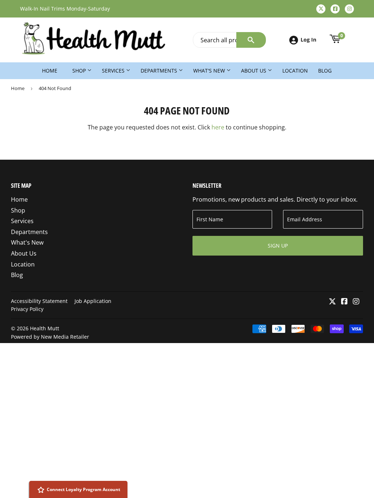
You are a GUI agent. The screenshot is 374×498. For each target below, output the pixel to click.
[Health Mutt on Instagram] (356, 302)
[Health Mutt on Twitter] (332, 302)
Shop (79, 70)
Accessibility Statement (39, 300)
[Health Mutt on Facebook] (344, 302)
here (217, 127)
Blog (325, 70)
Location (295, 70)
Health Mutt (44, 328)
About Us (254, 70)
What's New (209, 70)
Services (114, 70)
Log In (308, 39)
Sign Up (278, 245)
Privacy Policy (27, 309)
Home (49, 70)
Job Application (93, 300)
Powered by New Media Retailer (50, 336)
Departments (160, 70)
